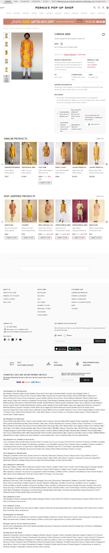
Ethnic (65, 471)
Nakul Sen (93, 398)
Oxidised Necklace (36, 487)
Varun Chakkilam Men (64, 435)
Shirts (25, 467)
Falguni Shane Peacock (11, 396)
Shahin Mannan (92, 412)
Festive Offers (67, 460)
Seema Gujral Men (74, 433)
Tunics (95, 455)
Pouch (99, 487)
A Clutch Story (28, 446)
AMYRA (87, 446)
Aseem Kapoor (19, 414)
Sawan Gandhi (59, 410)
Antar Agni (49, 393)
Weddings (97, 526)
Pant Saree (45, 460)
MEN (16, 1)
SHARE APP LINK (99, 341)
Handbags (91, 487)
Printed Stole (36, 492)
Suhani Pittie (50, 449)
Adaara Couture (51, 412)
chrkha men (62, 34)
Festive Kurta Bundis (94, 471)
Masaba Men (75, 430)
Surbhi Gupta (100, 410)
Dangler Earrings (79, 485)
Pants (49, 467)
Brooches (59, 474)
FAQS (73, 305)
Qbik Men (6, 428)
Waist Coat (63, 467)
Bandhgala (91, 469)
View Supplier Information (92, 66)
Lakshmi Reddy (43, 517)
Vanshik (93, 421)
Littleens (23, 519)
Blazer (81, 508)
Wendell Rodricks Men (11, 435)
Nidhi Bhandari (39, 446)
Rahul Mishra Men (19, 433)
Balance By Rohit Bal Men (29, 435)
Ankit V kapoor (48, 421)
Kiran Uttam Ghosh (61, 398)
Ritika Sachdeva (62, 449)
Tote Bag (66, 490)
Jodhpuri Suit (66, 469)
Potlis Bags (75, 487)
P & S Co (16, 517)
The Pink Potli (69, 442)
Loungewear (37, 471)
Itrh (34, 412)
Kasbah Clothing (33, 430)
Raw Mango (7, 393)
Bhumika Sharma (9, 407)
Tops (82, 455)
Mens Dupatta (8, 471)
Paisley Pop (40, 449)
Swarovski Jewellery (74, 483)
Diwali (5, 526)
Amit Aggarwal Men (81, 426)
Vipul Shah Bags (78, 446)
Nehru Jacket (16, 467)
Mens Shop (7, 474)
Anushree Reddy (60, 393)
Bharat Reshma (8, 426)
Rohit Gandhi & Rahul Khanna (43, 403)
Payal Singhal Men (94, 430)
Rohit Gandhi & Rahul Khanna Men (54, 433)
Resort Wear (48, 458)
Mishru (85, 398)
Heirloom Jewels (36, 483)
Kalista (50, 398)
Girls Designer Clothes (11, 499)
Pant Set (30, 474)
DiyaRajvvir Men (96, 428)
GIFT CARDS (41, 302)
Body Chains (7, 483)
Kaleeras (75, 480)
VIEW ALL (100, 138)
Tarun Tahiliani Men (96, 426)
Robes (100, 467)
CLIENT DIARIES (42, 315)
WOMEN (8, 1)
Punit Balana (52, 400)
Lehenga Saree (24, 460)
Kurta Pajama (55, 469)
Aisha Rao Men (72, 428)
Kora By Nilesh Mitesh (80, 435)
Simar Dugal (83, 410)
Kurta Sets (23, 455)
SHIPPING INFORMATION (79, 292)
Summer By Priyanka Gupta (57, 396)
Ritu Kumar (20, 403)
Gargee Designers (9, 430)
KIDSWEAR (36, 1)
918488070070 (101, 1)
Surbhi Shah (35, 407)
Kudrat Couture (46, 430)
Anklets (25, 483)
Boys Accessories (22, 510)
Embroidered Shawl (23, 492)
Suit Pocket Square (82, 467)
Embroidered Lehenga (36, 499)
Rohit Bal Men (34, 423)
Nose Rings (57, 480)
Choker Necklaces (21, 487)
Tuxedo (74, 469)
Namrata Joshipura (93, 405)
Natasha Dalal (18, 393)
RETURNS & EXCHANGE (79, 296)
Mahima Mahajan (75, 398)
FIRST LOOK (56, 1)
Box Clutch (95, 490)
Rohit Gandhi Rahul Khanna (25, 405)
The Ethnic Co (89, 423)
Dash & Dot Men (14, 421)
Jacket (74, 508)
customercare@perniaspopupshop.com (19, 331)
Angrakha (82, 469)
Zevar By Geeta (21, 444)
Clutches (83, 487)
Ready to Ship (56, 460)
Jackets (71, 458)
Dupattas (96, 458)
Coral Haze (67, 446)
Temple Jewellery (22, 485)
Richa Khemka (26, 412)
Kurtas (38, 467)
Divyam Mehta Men (62, 421)
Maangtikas (66, 480)
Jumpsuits (79, 458)
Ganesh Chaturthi (68, 526)
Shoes (50, 487)
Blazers (18, 469)
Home (5, 28)
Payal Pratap (42, 400)
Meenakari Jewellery (58, 483)
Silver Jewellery (50, 485)
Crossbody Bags (37, 490)
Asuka (51, 423)
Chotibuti (33, 517)
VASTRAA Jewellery (98, 442)
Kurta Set (59, 499)
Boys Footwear (8, 510)
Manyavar (92, 396)
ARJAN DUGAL (84, 428)
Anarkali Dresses (76, 499)
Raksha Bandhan (38, 526)
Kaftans (88, 455)
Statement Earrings (65, 485)
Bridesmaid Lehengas (11, 458)
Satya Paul (40, 393)
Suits (44, 467)
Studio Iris (62, 412)
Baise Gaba (72, 396)
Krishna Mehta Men (39, 426)
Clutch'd (78, 442)
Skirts (65, 458)
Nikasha (51, 405)
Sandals (56, 487)
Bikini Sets (58, 458)
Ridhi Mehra (82, 396)
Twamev (68, 423)
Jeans (46, 469)
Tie (54, 474)
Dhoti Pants (24, 458)
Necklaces (7, 480)
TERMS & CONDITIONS (79, 299)
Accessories (27, 471)
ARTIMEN (56, 428)
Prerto (71, 449)
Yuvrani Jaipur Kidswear (81, 517)
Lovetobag (7, 446)
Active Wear (38, 474)
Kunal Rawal (59, 423)
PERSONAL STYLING (44, 308)
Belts (62, 487)
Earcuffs (82, 480)
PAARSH (83, 430)
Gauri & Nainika (29, 398)
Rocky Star (25, 396)
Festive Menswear (18, 474)
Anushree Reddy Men (28, 428)
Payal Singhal (96, 403)
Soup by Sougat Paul (10, 410)
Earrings (15, 480)
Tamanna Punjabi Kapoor (76, 412)
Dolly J (86, 393)
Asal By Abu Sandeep (74, 393)
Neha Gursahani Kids (11, 519)
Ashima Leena (41, 405)
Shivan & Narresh (9, 398)
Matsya (68, 410)
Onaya (19, 398)
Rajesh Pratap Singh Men (79, 421)
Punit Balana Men (66, 426)
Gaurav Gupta (8, 405)
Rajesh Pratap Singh (80, 400)
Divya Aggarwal (47, 407)
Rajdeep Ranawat (65, 400)
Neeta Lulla (68, 405)
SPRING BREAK (99, 433)
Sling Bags (25, 490)
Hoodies (94, 467)
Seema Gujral (60, 403)
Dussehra (57, 526)
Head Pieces (91, 480)
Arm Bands (18, 483)
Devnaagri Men (53, 426)
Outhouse (86, 442)
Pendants (46, 483)
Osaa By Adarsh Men (38, 396)
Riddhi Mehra (94, 400)
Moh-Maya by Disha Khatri (31, 442)
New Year (18, 528)
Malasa (91, 410)
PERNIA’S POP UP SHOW (11, 296)
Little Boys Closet (56, 517)
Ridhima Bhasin (9, 403)
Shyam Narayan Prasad (62, 407)
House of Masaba (35, 410)
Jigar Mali (40, 412)
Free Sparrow (97, 517)
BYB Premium (77, 519)
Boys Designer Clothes (11, 508)
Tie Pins (71, 467)
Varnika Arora (48, 442)
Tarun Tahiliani (85, 403)
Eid (29, 526)
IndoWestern (81, 471)
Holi (10, 526)
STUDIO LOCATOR (9, 299)
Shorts (5, 469)
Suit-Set (25, 469)
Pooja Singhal (30, 393)
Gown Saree (35, 460)
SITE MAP (75, 308)
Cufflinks (59, 471)
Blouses (15, 460)
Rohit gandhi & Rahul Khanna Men (15, 423)
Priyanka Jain (88, 407)
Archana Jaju (9, 412)
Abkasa (62, 428)
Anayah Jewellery (95, 444)
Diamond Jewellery (37, 485)
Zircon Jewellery (89, 483)
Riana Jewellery (82, 444)
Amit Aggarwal (78, 405)
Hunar (12, 444)
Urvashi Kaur (7, 414)
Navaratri (49, 526)
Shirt (86, 508)
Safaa (18, 412)
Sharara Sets (74, 455)
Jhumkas (90, 485)
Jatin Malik (16, 428)
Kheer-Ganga (77, 423)
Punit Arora (7, 433)
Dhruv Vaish (26, 421)
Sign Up (86, 380)
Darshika (19, 426)
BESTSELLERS (41, 292)
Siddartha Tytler (72, 403)
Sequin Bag (86, 490)
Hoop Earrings (8, 487)
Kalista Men (22, 430)
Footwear (48, 474)
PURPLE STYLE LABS (9, 292)
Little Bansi (24, 517)
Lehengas (6, 455)
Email (60, 335)
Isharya (18, 442)
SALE (39, 299)
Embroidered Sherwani (62, 508)
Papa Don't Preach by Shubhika (24, 400)
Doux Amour (16, 446)
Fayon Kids (7, 517)
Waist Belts (7, 490)
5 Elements (50, 446)
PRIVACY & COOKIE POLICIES (81, 302)
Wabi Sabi (44, 423)
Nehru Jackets (40, 508)
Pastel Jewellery (9, 485)
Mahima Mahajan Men (61, 430)
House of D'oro (63, 444)
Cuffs (21, 480)
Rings (34, 480)
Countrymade (36, 421)
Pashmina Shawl (9, 492)
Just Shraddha (51, 444)
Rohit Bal (28, 403)
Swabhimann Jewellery (36, 444)
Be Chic (58, 446)
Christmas (89, 526)
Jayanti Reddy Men (47, 435)
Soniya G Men (88, 433)
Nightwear (7, 460)
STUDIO (46, 1)
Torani (75, 410)
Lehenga (24, 499)
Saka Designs (32, 519)
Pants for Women (36, 458)
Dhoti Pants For (95, 499)
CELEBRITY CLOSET (43, 305)
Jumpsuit (18, 471)
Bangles (40, 480)
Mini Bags (57, 490)
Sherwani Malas (48, 471)
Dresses (60, 455)
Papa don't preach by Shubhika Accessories (19, 449)
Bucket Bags (48, 490)
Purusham (98, 423)
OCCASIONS (41, 312)
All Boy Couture (43, 519)
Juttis (67, 487)
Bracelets (27, 480)
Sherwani (31, 467)
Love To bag (58, 442)
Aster (6, 444)
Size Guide (81, 54)
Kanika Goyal (77, 407)
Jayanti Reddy (41, 398)
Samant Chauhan (23, 407)
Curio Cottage (8, 442)
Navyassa (67, 517)
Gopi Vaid (23, 410)
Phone (69, 335)
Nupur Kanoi (7, 400)
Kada (45, 487)
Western (72, 471)
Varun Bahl (59, 405)
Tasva (5, 421)
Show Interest (70, 54)
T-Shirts (12, 469)
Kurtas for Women (40, 455)
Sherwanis (52, 455)
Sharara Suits (50, 499)
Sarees (30, 455)
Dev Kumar (27, 426)
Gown (66, 455)
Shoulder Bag (75, 490)
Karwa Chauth (8, 528)
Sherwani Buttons (36, 469)
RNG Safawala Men (34, 433)
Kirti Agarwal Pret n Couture (61, 519)
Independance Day (20, 526)
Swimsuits (87, 458)
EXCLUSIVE (40, 296)
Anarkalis (14, 455)
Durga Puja (80, 526)
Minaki (72, 444)
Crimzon (78, 449)
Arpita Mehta (47, 410)
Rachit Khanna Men (44, 428)
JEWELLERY (25, 1)
